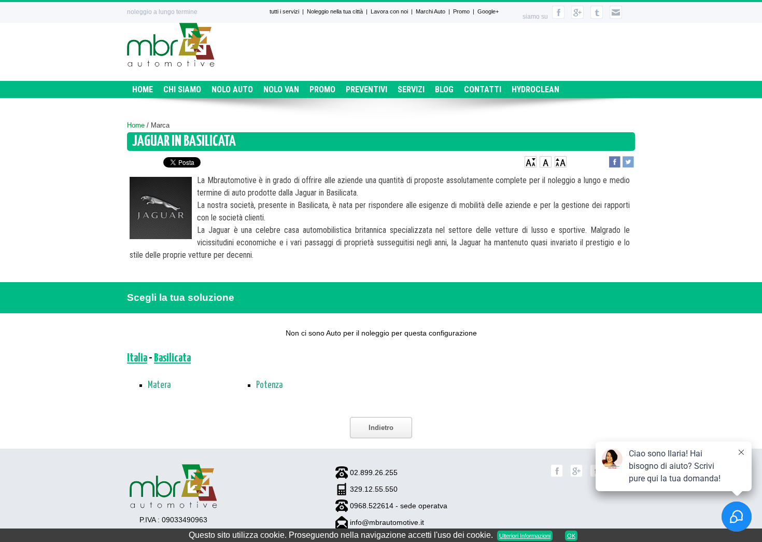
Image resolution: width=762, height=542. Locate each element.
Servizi (411, 89)
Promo (461, 11)
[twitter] (596, 16)
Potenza (269, 385)
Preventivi (366, 89)
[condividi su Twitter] (628, 160)
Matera (159, 385)
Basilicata (172, 358)
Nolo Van (281, 89)
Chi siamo (182, 89)
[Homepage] (171, 64)
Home (142, 89)
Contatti (482, 89)
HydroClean (535, 89)
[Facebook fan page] (557, 475)
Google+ (488, 11)
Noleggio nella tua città (335, 11)
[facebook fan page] (558, 16)
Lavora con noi (389, 11)
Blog (444, 89)
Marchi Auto (430, 11)
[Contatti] (616, 16)
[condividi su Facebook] (615, 160)
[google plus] (577, 16)
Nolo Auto (232, 89)
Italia (137, 358)
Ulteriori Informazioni (525, 536)
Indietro (381, 428)
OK (571, 536)
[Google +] (576, 475)
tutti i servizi (284, 11)
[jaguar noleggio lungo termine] (161, 210)
